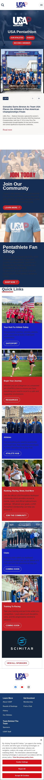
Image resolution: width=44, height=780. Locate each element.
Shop (12, 282)
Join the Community (16, 515)
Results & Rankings (10, 706)
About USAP (7, 702)
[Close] (41, 740)
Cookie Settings (22, 762)
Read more (7, 130)
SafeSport (11, 343)
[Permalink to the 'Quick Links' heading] (25, 289)
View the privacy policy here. (23, 757)
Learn (13, 208)
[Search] (2, 5)
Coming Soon (12, 569)
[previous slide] (32, 98)
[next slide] (38, 98)
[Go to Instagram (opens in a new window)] (28, 687)
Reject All (21, 769)
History (5, 711)
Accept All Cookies (22, 775)
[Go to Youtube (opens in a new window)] (22, 687)
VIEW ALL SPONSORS (17, 663)
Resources (12, 400)
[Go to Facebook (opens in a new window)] (15, 687)
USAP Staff (7, 732)
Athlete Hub (12, 453)
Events (30, 38)
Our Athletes (17, 38)
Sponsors (6, 727)
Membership (28, 702)
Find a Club (27, 706)
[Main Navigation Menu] (41, 5)
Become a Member (22, 43)
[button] (22, 87)
